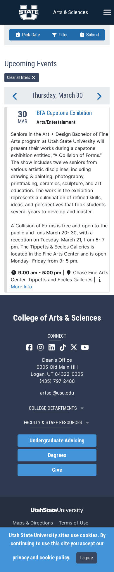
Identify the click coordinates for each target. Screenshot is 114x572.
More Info (21, 287)
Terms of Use (73, 523)
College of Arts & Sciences (57, 318)
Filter (62, 35)
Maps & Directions (33, 523)
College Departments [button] (53, 408)
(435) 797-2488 (57, 381)
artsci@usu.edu (57, 393)
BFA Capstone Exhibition (64, 112)
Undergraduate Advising (57, 440)
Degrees (57, 455)
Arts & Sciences (70, 12)
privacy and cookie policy (41, 557)
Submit (92, 35)
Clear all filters (19, 77)
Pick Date (30, 35)
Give (57, 470)
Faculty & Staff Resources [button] (53, 422)
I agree (86, 558)
